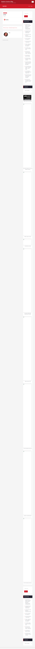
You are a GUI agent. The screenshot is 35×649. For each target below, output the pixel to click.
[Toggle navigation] (33, 2)
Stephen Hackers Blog (7, 1)
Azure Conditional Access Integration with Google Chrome (28, 72)
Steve (5, 16)
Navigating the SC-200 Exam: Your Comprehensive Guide (28, 35)
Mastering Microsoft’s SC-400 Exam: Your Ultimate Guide (28, 32)
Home (29, 6)
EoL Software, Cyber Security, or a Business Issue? (28, 48)
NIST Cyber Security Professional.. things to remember (28, 59)
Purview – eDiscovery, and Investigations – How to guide (28, 45)
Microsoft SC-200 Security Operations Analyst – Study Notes (28, 52)
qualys (31, 6)
